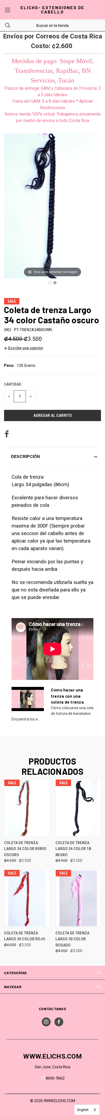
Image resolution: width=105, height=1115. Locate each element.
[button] (23, 348)
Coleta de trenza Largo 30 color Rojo (24, 936)
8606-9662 (55, 1078)
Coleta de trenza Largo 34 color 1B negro (73, 848)
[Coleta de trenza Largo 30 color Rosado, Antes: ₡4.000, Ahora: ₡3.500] (78, 898)
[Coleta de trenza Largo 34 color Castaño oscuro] (50, 282)
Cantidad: (13, 384)
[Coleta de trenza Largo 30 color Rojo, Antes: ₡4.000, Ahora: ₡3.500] (27, 898)
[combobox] (87, 1110)
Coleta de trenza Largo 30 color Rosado (72, 939)
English (83, 1110)
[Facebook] (6, 434)
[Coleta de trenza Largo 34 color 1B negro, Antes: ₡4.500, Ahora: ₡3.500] (78, 808)
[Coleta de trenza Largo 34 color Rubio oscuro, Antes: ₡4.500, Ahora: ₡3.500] (27, 808)
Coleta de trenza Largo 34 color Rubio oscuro (25, 848)
